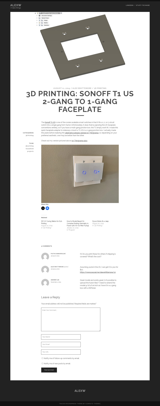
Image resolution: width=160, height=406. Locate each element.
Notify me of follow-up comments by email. (61, 358)
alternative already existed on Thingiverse (82, 133)
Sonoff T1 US (50, 122)
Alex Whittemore (81, 88)
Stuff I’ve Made (143, 5)
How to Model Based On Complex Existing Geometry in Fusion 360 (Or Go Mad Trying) (78, 223)
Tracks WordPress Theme (70, 403)
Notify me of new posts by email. (57, 364)
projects (30, 151)
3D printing (30, 146)
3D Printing (100, 88)
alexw (15, 5)
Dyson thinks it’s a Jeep (100, 221)
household (30, 148)
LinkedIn (129, 5)
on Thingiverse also (79, 141)
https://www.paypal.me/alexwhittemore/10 (98, 272)
